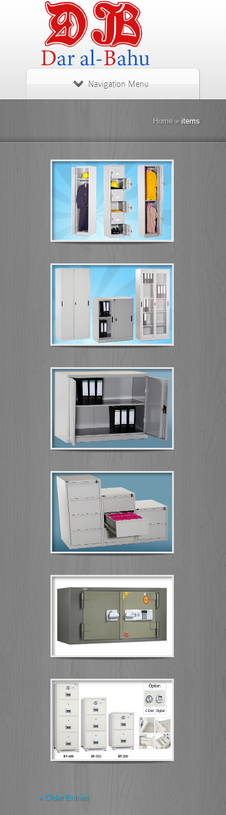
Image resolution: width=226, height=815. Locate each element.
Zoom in (86, 201)
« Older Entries (63, 797)
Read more (142, 201)
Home (163, 121)
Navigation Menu (118, 84)
